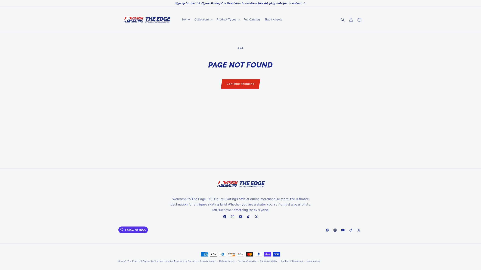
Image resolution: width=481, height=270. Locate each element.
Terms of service (247, 261)
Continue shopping (240, 84)
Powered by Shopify (185, 261)
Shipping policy (268, 261)
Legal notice (313, 261)
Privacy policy (208, 261)
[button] (203, 19)
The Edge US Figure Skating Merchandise (151, 261)
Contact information (292, 261)
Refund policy (227, 261)
